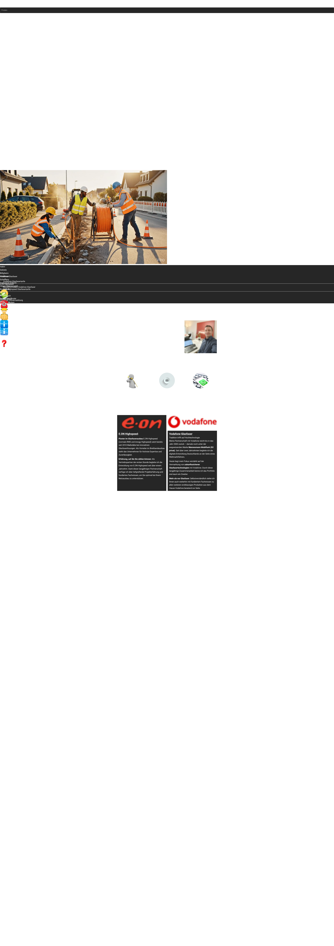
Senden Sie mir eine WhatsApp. (201, 394)
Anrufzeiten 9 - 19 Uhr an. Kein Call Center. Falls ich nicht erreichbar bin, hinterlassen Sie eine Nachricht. (134, 397)
